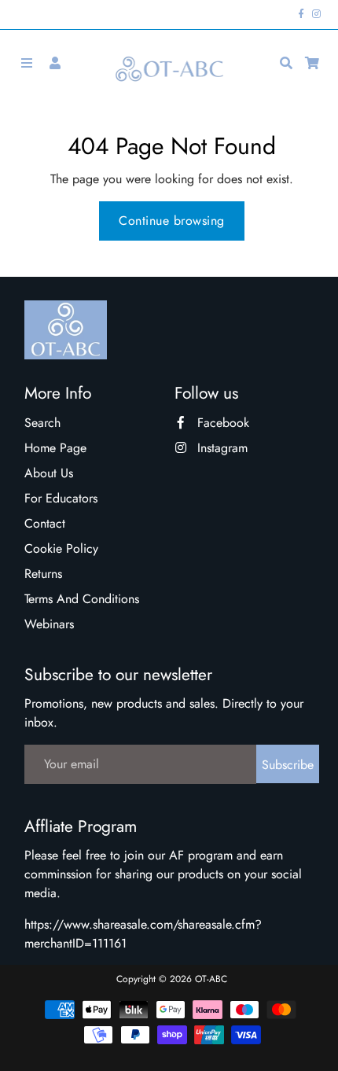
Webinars (49, 624)
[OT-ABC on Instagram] (316, 14)
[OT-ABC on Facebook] (301, 14)
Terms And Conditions (81, 599)
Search (42, 423)
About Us (48, 473)
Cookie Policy (61, 548)
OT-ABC (211, 979)
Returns (43, 574)
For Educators (60, 498)
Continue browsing (172, 221)
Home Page (55, 448)
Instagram (220, 448)
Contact (44, 523)
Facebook (221, 423)
